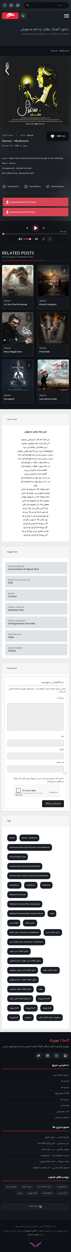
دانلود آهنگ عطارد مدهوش (20, 989)
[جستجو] (27, 5)
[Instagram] (56, 1056)
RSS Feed (33, 1206)
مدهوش (28, 1017)
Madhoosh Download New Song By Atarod (26, 913)
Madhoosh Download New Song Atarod (24, 904)
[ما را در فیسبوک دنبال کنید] (11, 5)
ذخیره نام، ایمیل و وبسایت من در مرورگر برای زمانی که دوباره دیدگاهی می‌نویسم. (38, 780)
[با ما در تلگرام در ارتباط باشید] (17, 5)
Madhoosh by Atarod (17, 894)
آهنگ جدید (13, 923)
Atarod (30, 135)
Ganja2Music (13, 186)
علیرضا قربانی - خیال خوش (56, 1137)
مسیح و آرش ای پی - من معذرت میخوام (51, 1167)
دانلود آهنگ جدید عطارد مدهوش (22, 970)
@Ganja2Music (57, 186)
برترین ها (65, 1099)
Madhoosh (46, 885)
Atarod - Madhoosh (29, 838)
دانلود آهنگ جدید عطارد (19, 951)
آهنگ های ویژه (62, 1093)
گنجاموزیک (13, 1017)
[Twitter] (38, 1056)
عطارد (40, 989)
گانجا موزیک (14, 1008)
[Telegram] (65, 1056)
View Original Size (37, 119)
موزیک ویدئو (12, 1186)
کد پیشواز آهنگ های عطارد (20, 998)
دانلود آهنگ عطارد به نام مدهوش (44, 29)
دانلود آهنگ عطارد (50, 970)
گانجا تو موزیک (44, 998)
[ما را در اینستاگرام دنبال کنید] (4, 5)
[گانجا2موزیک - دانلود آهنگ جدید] (10, 15)
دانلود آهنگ (30, 923)
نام (62, 736)
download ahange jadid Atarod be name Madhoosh (29, 847)
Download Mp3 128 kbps (22, 212)
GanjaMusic (30, 885)
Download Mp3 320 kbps (22, 202)
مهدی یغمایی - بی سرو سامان (55, 1149)
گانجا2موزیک (31, 1008)
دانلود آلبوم (27, 1186)
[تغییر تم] (23, 16)
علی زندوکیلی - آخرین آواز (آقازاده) (53, 1143)
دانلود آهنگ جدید (53, 932)
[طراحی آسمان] (35, 1245)
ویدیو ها (65, 1087)
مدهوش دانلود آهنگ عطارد (49, 1017)
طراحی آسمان (32, 1234)
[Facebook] (47, 1056)
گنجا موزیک (46, 1008)
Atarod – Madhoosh (60, 51)
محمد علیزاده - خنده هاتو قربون (54, 1161)
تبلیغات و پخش (62, 1117)
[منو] (66, 16)
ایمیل (61, 749)
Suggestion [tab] (12, 552)
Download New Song (17, 856)
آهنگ (52, 913)
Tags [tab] (9, 821)
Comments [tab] (12, 668)
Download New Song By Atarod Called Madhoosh (28, 875)
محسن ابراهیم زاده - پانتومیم (55, 1155)
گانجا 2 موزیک (30, 1231)
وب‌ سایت (60, 762)
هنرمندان (65, 1105)
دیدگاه (60, 698)
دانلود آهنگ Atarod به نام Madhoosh (24, 932)
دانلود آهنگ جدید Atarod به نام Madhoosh (26, 942)
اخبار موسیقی (63, 1111)
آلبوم (20, 1193)
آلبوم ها (65, 1081)
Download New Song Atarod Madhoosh (24, 866)
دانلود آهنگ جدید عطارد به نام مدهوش (25, 960)
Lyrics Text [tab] (12, 419)
